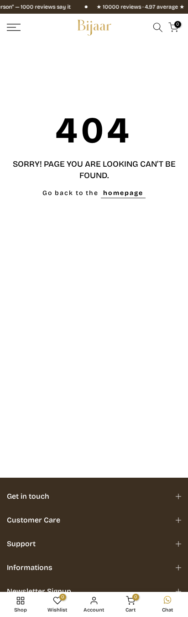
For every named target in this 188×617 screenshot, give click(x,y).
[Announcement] (133, 7)
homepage (123, 193)
